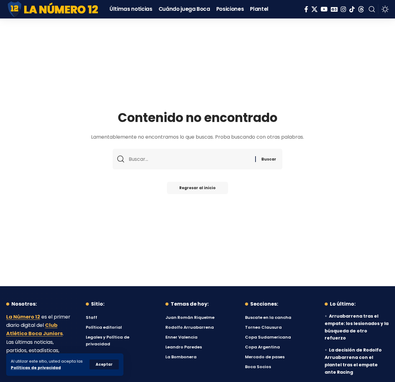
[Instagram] (343, 9)
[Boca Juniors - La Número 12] (53, 9)
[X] (314, 9)
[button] (104, 364)
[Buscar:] (189, 159)
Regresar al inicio (197, 187)
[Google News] (334, 9)
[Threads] (361, 9)
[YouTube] (324, 9)
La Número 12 (23, 316)
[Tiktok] (352, 9)
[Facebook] (306, 9)
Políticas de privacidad (36, 367)
